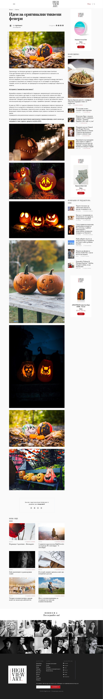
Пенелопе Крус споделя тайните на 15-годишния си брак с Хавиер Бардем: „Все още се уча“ (85, 118)
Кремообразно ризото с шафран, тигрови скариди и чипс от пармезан (79, 101)
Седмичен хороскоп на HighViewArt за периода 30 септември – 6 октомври (51, 545)
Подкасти (38, 665)
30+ (77, 123)
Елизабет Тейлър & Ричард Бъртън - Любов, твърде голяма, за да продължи (84, 264)
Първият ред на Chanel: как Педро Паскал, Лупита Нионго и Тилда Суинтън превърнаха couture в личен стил (84, 130)
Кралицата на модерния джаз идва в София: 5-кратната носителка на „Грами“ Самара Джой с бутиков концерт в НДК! (84, 143)
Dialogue (38, 669)
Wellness (78, 211)
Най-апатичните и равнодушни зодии (20, 573)
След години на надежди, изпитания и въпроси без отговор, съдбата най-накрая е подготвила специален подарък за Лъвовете (85, 229)
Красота (78, 135)
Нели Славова (85, 256)
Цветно (17, 9)
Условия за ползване (51, 663)
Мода (77, 256)
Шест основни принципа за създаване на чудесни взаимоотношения (48, 600)
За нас (47, 665)
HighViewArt (18, 25)
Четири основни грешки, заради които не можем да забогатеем (20, 599)
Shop (89, 4)
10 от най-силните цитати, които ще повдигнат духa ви (51, 573)
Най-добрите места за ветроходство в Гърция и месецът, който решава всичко (85, 241)
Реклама (48, 667)
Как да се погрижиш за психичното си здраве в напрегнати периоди (84, 217)
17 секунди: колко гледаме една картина (84, 109)
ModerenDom (49, 671)
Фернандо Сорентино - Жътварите (21, 544)
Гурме (69, 105)
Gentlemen (78, 245)
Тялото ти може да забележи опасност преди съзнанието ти (83, 207)
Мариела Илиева (60, 541)
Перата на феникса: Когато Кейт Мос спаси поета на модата (84, 252)
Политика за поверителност (53, 669)
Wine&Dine (39, 663)
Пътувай (38, 678)
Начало (11, 9)
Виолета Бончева (30, 541)
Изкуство (78, 112)
